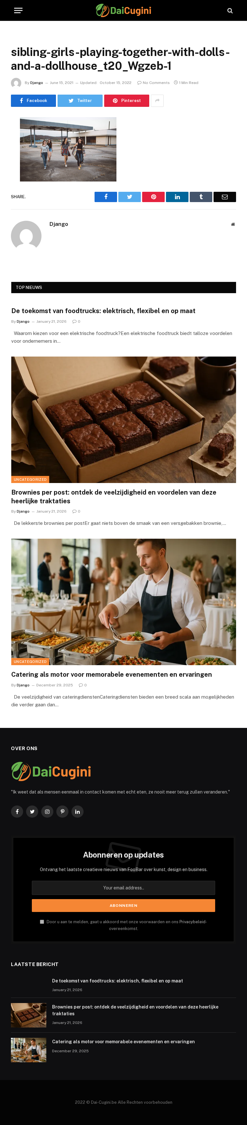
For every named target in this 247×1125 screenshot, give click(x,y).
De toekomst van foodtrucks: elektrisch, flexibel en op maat (103, 311)
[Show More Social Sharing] (157, 101)
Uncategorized (30, 479)
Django (36, 82)
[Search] (229, 10)
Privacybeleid (192, 921)
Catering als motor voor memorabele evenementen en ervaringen (111, 674)
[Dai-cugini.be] (123, 10)
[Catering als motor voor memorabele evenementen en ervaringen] (123, 602)
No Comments (156, 82)
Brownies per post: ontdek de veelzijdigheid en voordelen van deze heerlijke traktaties (113, 496)
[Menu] (18, 10)
